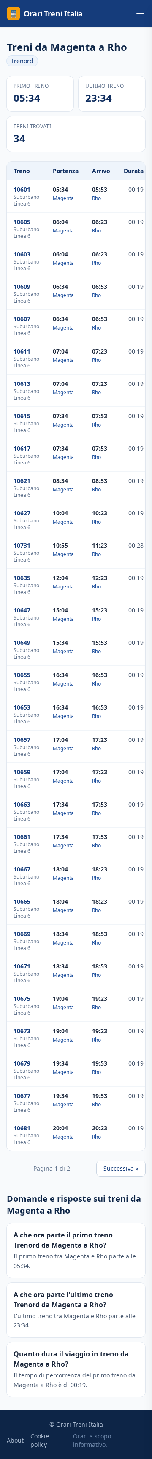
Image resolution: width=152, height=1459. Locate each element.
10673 (22, 1031)
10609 (22, 286)
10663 (22, 804)
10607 (22, 319)
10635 (22, 578)
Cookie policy (39, 1440)
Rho (96, 198)
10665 (22, 901)
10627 (22, 513)
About (15, 1440)
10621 (22, 481)
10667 (22, 869)
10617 (22, 448)
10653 (22, 707)
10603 (22, 254)
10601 (22, 189)
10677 (22, 1096)
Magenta (63, 198)
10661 (22, 837)
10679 (22, 1063)
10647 (22, 610)
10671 (22, 966)
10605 (22, 222)
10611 (22, 351)
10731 (22, 545)
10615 (22, 416)
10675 (22, 999)
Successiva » (120, 1168)
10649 (22, 642)
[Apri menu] (140, 13)
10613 (22, 384)
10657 (22, 740)
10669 (22, 934)
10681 (22, 1128)
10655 (22, 675)
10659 (22, 772)
